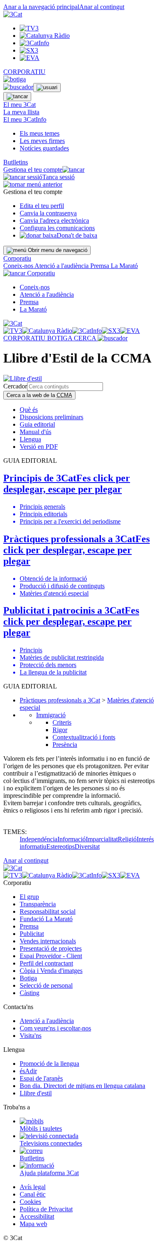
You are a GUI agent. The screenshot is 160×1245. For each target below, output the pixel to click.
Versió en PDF (39, 446)
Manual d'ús (35, 431)
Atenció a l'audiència (62, 265)
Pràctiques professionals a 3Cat (60, 700)
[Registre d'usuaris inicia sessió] (47, 87)
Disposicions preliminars (51, 416)
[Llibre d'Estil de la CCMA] (22, 378)
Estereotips (60, 846)
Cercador (15, 386)
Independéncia (38, 839)
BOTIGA (60, 338)
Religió (127, 839)
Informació (71, 839)
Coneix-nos (18, 265)
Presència (65, 744)
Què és (29, 409)
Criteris (62, 722)
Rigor (60, 729)
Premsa (100, 265)
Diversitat (87, 846)
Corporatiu (17, 258)
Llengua (30, 439)
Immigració (51, 714)
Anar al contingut (101, 6)
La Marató (124, 265)
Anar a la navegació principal (41, 6)
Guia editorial (37, 424)
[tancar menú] (14, 273)
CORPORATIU (24, 71)
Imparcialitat (102, 839)
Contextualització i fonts (84, 737)
